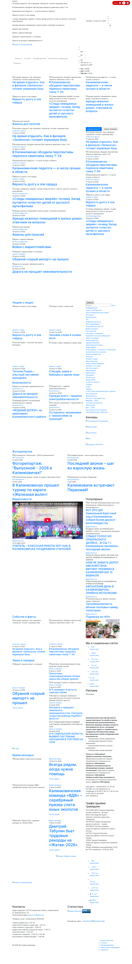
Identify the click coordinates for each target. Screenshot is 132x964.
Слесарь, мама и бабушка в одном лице (64, 373)
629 (94, 648)
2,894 (94, 685)
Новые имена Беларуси (95, 363)
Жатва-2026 (90, 380)
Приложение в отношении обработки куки (83, 919)
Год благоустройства (94, 403)
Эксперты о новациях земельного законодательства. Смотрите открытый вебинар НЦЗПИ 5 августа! (66, 713)
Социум (89, 384)
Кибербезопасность (93, 322)
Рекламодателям (39, 58)
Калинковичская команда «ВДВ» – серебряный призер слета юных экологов (65, 800)
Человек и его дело (93, 366)
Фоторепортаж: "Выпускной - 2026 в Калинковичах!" (32, 468)
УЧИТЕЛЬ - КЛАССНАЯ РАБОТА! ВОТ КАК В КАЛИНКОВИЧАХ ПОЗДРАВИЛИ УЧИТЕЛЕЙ (41, 547)
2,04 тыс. (94, 673)
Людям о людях (18, 179)
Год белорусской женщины (96, 410)
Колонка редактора (19, 193)
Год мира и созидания (94, 333)
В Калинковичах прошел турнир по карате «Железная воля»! (35, 490)
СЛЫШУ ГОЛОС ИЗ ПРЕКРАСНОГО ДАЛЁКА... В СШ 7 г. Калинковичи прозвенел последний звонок (102, 543)
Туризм (88, 389)
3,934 (94, 654)
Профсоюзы (90, 377)
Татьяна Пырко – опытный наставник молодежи (25, 374)
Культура (89, 357)
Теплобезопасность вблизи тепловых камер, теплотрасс (102, 607)
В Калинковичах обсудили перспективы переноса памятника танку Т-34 (64, 87)
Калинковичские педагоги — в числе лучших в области (99, 85)
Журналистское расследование (98, 336)
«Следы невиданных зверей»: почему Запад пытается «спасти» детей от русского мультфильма (64, 110)
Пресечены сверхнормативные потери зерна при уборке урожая (64, 676)
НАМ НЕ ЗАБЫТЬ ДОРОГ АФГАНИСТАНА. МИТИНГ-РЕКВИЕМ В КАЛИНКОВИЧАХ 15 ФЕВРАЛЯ (102, 569)
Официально (90, 373)
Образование (91, 370)
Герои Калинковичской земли (97, 313)
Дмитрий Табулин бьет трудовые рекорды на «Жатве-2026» (63, 835)
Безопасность (17, 266)
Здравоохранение (93, 343)
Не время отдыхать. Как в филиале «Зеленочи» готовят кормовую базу (28, 85)
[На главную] (22, 882)
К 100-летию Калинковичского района (100, 391)
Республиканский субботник (97, 412)
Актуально (90, 315)
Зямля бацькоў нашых (94, 345)
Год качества (91, 331)
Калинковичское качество (96, 352)
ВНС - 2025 (90, 407)
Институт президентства (95, 398)
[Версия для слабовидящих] (81, 49)
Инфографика (91, 347)
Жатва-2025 (90, 405)
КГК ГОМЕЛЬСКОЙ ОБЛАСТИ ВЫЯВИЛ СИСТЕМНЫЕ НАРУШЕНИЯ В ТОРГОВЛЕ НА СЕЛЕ (66, 737)
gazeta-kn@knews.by (36, 915)
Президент (90, 375)
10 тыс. (94, 679)
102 (87, 319)
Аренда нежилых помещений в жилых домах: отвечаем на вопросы (99, 106)
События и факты (19, 131)
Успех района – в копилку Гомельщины (101, 350)
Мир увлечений (92, 361)
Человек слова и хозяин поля (65, 336)
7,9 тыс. (94, 666)
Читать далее (17, 708)
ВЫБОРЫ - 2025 (92, 401)
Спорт (88, 387)
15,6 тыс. (94, 660)
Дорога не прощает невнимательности (42, 271)
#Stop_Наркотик (92, 340)
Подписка (17, 63)
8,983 (94, 901)
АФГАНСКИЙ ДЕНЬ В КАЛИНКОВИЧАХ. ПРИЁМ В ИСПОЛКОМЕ (101, 590)
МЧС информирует (93, 324)
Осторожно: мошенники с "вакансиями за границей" (65, 416)
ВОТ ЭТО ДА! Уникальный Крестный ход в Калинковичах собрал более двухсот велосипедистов (101, 516)
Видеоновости (91, 396)
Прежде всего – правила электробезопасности (65, 397)
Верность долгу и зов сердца (26, 101)
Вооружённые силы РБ (94, 326)
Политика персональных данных (79, 914)
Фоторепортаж (91, 394)
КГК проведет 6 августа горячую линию (63, 691)
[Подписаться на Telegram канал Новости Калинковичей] (66, 856)
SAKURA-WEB (88, 921)
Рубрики (90, 302)
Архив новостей (106, 940)
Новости (18, 58)
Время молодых (92, 329)
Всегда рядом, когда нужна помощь (63, 769)
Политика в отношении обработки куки (82, 916)
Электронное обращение (58, 58)
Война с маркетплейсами (31, 247)
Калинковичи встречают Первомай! (91, 487)
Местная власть (92, 368)
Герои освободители (94, 310)
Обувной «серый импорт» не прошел (40, 259)
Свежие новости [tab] (93, 129)
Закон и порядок (18, 254)
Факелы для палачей (26, 124)
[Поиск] (81, 47)
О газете (27, 58)
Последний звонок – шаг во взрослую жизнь (90, 465)
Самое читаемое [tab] (110, 129)
